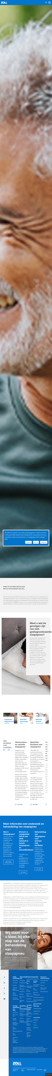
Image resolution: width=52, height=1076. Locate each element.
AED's (28, 983)
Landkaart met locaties (15, 1070)
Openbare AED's (22, 1001)
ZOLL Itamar (14, 1034)
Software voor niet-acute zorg (29, 1029)
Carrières (15, 985)
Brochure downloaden (8, 862)
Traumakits (29, 998)
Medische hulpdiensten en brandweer (23, 987)
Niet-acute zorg (22, 997)
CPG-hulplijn (22, 1070)
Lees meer (19, 804)
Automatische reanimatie (30, 986)
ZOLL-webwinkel (44, 991)
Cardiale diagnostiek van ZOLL (15, 1024)
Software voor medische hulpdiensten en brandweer (30, 1013)
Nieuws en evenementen (16, 998)
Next (9, 750)
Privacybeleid (39, 1069)
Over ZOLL (15, 982)
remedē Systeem (15, 1019)
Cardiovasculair (36, 1011)
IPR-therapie (28, 990)
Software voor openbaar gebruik (29, 1034)
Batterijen (35, 1020)
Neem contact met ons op (15, 994)
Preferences (43, 542)
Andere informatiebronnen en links (24, 1014)
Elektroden (35, 1027)
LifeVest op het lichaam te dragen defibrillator (15, 1040)
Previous (4, 750)
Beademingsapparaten (32, 1001)
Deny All (36, 542)
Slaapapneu (36, 1013)
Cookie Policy (45, 1070)
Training (21, 1018)
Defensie (22, 994)
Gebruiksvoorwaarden (31, 1069)
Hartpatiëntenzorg (24, 982)
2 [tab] (32, 810)
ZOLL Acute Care (15, 1015)
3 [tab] (34, 810)
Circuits (35, 1025)
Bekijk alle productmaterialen (24, 1021)
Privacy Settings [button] (48, 1074)
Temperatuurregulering (38, 997)
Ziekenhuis (22, 991)
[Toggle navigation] (49, 2)
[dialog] (26, 538)
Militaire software (28, 1024)
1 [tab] (30, 810)
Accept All (28, 542)
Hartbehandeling (37, 1008)
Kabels (34, 1022)
